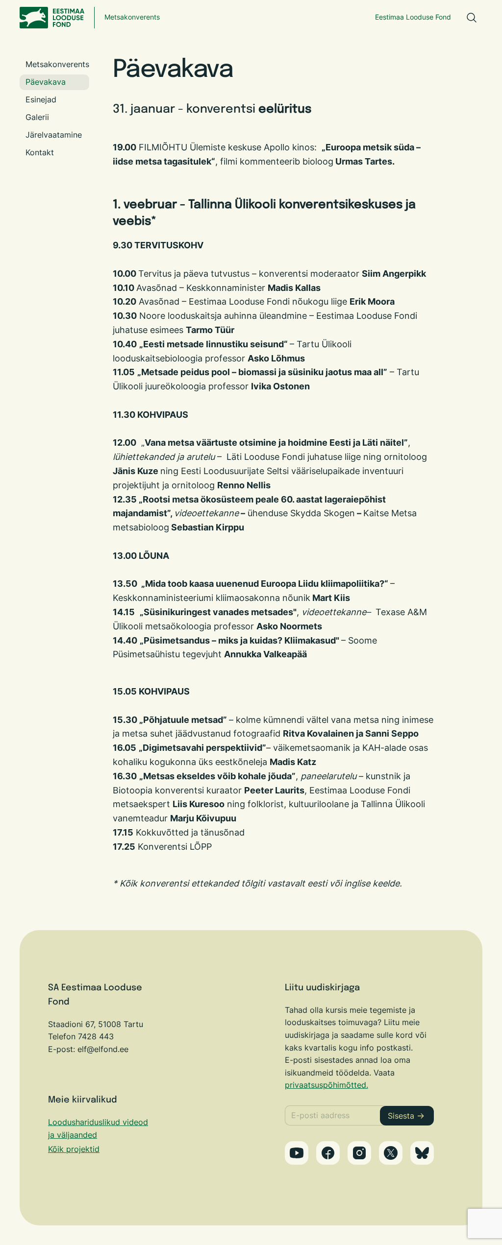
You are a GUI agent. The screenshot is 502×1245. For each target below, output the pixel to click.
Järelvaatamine (53, 135)
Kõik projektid (74, 1149)
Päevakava (45, 82)
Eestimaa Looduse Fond (413, 17)
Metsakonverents (132, 17)
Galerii (37, 117)
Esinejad (40, 99)
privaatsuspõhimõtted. (326, 1085)
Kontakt (39, 152)
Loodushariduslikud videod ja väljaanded (98, 1128)
